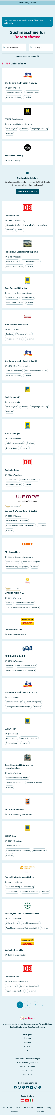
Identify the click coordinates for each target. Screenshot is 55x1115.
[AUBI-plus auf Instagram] (19, 1087)
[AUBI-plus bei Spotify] (39, 1087)
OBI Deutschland (12, 552)
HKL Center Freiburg (14, 809)
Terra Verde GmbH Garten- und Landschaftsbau (19, 766)
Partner (27, 1046)
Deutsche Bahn (12, 215)
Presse (40, 1107)
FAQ (27, 1050)
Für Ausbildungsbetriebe (27, 1062)
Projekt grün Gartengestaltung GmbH (22, 252)
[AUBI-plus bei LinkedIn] (31, 1087)
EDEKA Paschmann (14, 119)
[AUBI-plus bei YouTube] (27, 1087)
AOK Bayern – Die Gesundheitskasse (22, 913)
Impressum (7, 1107)
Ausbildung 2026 (26, 2)
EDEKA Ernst (10, 836)
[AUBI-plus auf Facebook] (15, 1087)
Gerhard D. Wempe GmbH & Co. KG (21, 511)
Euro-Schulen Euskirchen (16, 324)
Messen (14, 1111)
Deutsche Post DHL (14, 629)
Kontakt (40, 1111)
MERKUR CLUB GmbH (15, 593)
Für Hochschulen (27, 1066)
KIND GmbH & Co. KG (15, 656)
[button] (27, 191)
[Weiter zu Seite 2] (42, 1004)
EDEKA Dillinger (12, 434)
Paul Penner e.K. (12, 397)
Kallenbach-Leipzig (14, 156)
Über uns (27, 1038)
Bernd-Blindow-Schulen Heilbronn (20, 877)
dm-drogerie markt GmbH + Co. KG (21, 83)
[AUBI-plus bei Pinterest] (23, 1087)
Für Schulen (27, 1070)
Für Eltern (27, 1074)
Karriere (27, 1042)
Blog (49, 1107)
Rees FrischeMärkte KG (16, 288)
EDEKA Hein (10, 729)
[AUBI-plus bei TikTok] (35, 1087)
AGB (18, 1107)
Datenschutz (28, 1107)
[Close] (50, 20)
